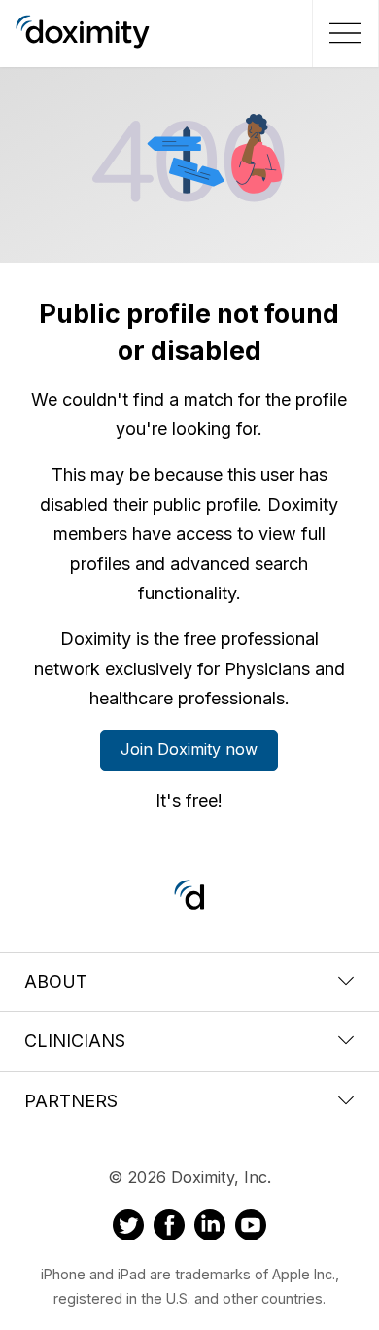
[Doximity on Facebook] (169, 1227)
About (55, 981)
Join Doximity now (189, 749)
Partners (71, 1101)
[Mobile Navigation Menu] (342, 33)
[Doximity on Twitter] (128, 1227)
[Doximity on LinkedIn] (209, 1227)
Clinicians (74, 1040)
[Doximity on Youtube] (250, 1227)
